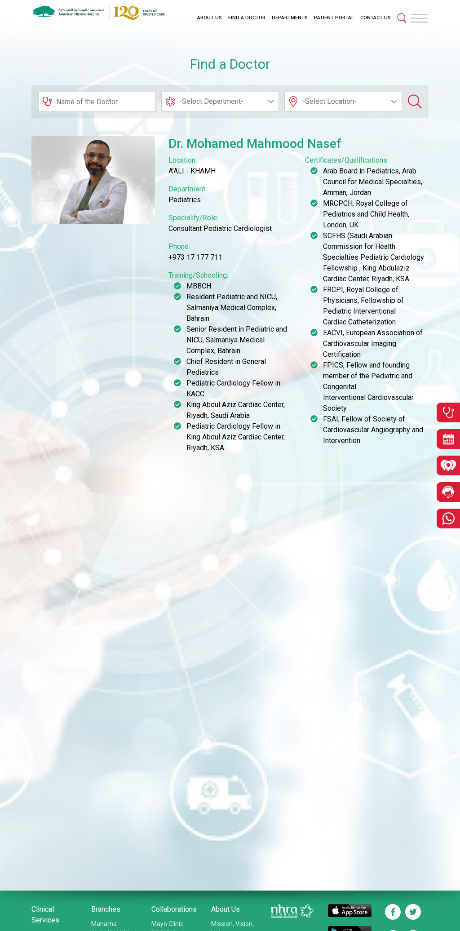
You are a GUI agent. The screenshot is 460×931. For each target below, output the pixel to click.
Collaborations (174, 909)
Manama (104, 923)
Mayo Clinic (167, 923)
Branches (105, 909)
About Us (225, 909)
